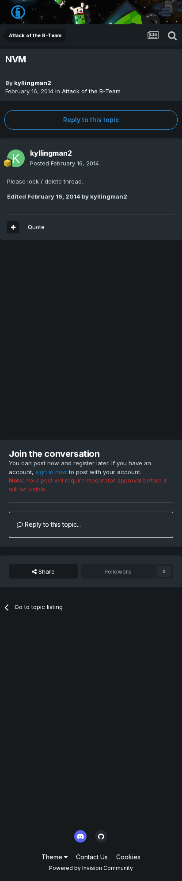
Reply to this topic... (52, 524)
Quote (36, 226)
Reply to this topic (91, 119)
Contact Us (92, 857)
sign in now (51, 471)
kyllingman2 (32, 82)
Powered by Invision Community (91, 868)
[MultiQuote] (13, 227)
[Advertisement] (91, 340)
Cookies (128, 857)
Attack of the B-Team (91, 91)
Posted (64, 163)
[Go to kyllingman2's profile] (16, 158)
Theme (53, 857)
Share (46, 571)
